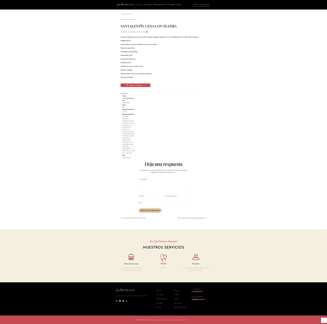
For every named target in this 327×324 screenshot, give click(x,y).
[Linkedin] (123, 301)
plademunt (125, 144)
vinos (130, 152)
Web (140, 202)
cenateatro (125, 131)
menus (131, 142)
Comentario (143, 179)
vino (127, 152)
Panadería (177, 294)
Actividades (171, 4)
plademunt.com (126, 157)
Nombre (141, 196)
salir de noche (130, 150)
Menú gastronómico (159, 4)
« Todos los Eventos (126, 14)
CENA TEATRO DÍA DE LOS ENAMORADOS (191, 218)
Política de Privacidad (180, 307)
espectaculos (125, 133)
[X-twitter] (126, 301)
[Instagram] (116, 301)
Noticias (176, 290)
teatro (124, 152)
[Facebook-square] (120, 301)
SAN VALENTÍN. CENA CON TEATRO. (134, 218)
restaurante (125, 146)
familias (132, 133)
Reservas (179, 4)
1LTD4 (189, 320)
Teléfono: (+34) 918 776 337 (201, 4)
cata (130, 123)
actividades (125, 116)
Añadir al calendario (136, 85)
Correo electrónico (170, 196)
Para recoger (147, 4)
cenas (128, 129)
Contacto (176, 298)
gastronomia (125, 135)
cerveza (131, 131)
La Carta (139, 4)
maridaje (124, 140)
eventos (124, 111)
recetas (131, 144)
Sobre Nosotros (178, 303)
